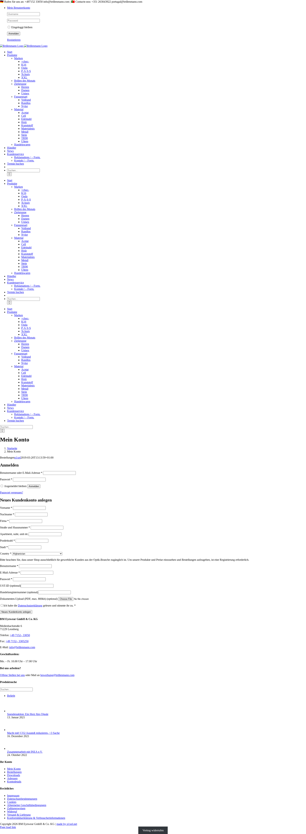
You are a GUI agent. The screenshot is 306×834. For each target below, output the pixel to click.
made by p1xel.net (66, 823)
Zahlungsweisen (16, 808)
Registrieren (14, 39)
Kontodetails (14, 781)
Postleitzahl (7, 540)
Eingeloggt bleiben (21, 27)
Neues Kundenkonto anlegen (16, 612)
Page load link (8, 827)
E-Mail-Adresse (10, 572)
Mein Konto (14, 768)
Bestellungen (14, 771)
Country (5, 553)
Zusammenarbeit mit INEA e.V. (24, 751)
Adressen (12, 778)
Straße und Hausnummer (15, 527)
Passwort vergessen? (11, 492)
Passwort (6, 479)
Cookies (11, 801)
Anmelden (34, 486)
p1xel (18, 457)
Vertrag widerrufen (153, 830)
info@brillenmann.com (22, 647)
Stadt (4, 547)
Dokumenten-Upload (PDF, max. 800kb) (29, 598)
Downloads (13, 775)
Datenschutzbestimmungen (22, 798)
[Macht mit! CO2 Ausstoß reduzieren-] (13, 729)
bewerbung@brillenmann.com (57, 675)
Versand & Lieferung (19, 814)
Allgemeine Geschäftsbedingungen (26, 805)
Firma (4, 520)
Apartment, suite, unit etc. (14, 534)
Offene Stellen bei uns (12, 675)
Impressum (13, 795)
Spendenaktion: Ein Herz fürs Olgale (27, 714)
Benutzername (9, 565)
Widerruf (12, 811)
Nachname (7, 514)
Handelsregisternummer (19, 592)
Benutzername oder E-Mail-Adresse (21, 472)
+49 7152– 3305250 (17, 641)
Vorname (6, 507)
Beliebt (11, 695)
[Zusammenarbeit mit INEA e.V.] (13, 748)
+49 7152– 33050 (20, 635)
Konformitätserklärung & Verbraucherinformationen (36, 817)
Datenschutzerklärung (30, 605)
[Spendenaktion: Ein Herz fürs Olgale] (13, 710)
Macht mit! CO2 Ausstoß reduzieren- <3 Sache (33, 732)
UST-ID (10, 585)
